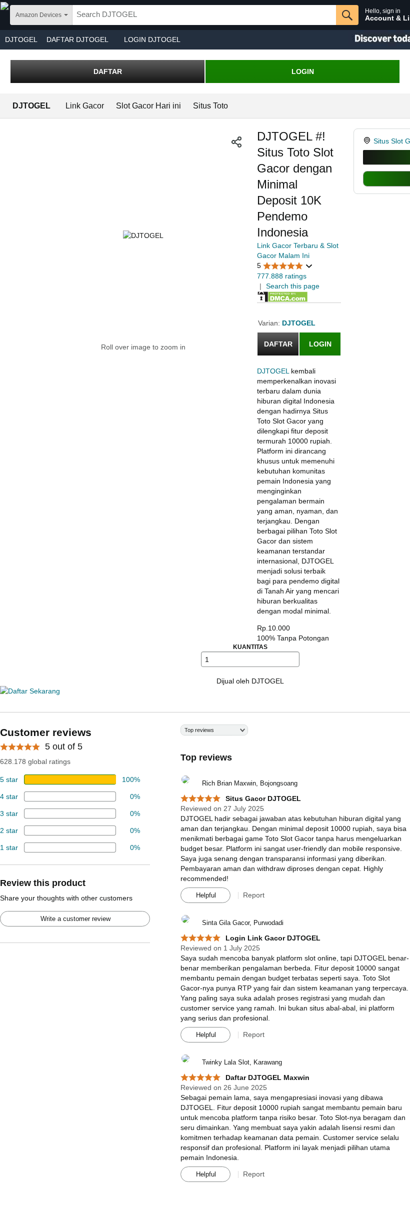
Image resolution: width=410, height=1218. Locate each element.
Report (253, 895)
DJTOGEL (21, 40)
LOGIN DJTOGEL (152, 40)
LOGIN (303, 72)
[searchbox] (204, 15)
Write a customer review (75, 918)
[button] (236, 142)
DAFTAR (108, 72)
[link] (368, 141)
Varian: (270, 323)
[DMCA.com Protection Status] (282, 296)
